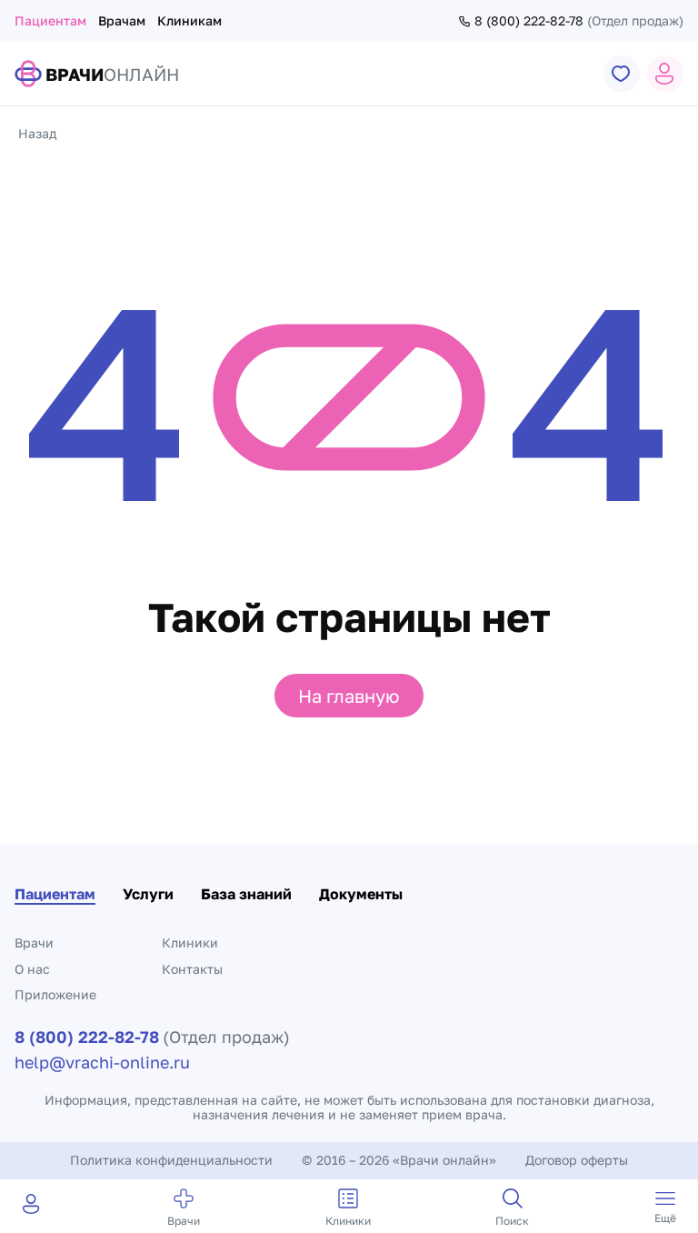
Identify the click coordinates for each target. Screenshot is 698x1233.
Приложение (55, 994)
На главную (349, 696)
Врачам (121, 20)
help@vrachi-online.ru (102, 1062)
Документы (361, 894)
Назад (37, 133)
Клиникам (189, 20)
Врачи (34, 942)
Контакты (192, 969)
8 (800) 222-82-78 (528, 21)
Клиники (190, 942)
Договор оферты (576, 1160)
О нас (32, 969)
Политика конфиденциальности (171, 1160)
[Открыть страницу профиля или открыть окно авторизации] (665, 73)
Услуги (148, 894)
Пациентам (50, 20)
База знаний (246, 894)
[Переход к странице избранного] (621, 73)
